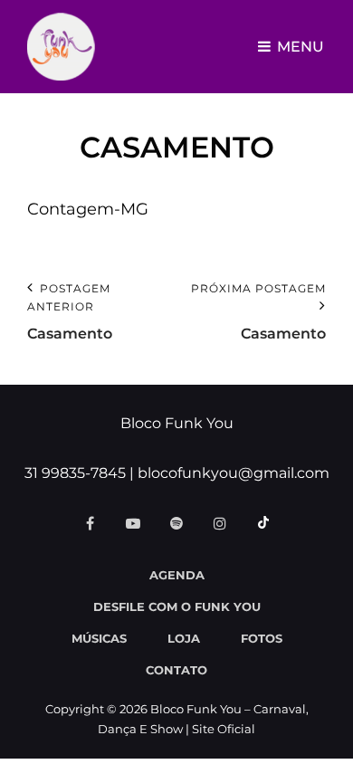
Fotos (261, 638)
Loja (183, 638)
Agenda (177, 575)
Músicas (99, 638)
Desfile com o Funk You (177, 606)
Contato (176, 670)
